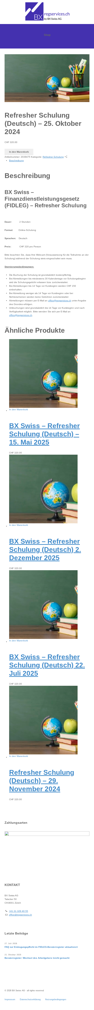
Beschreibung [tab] (16, 160)
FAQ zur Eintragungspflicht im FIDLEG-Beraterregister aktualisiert (41, 947)
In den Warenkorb (19, 152)
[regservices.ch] (47, 11)
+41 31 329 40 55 (18, 911)
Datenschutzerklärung (30, 999)
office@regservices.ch (59, 300)
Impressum (10, 999)
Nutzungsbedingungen (55, 999)
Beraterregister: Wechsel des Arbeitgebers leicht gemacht (37, 958)
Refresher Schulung (53, 157)
